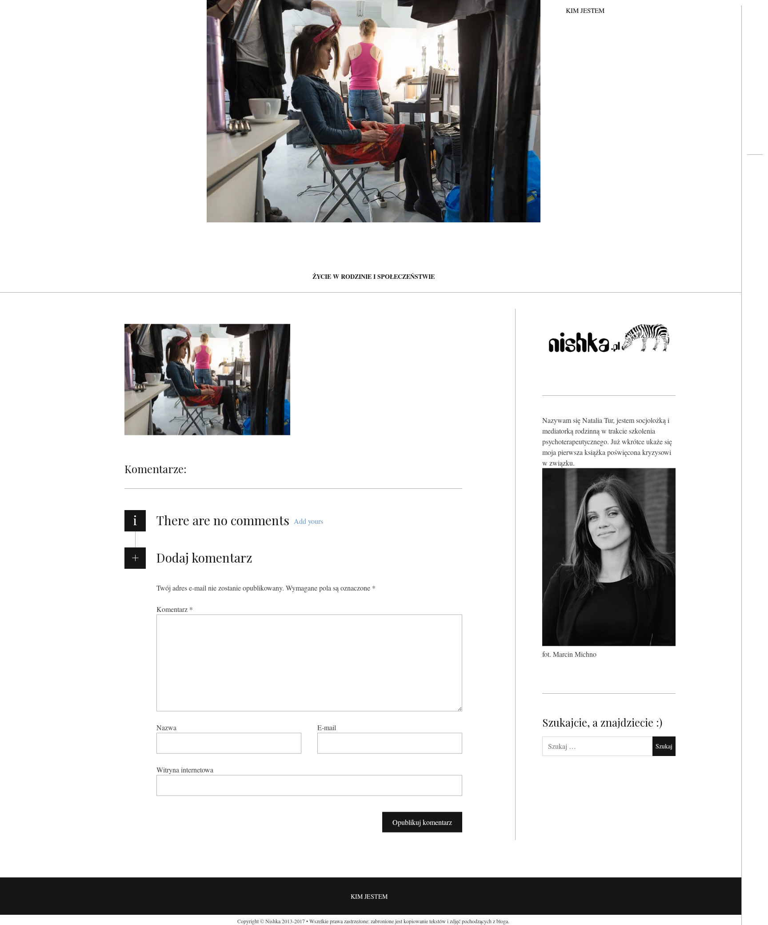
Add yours (308, 521)
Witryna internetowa (184, 769)
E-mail (326, 727)
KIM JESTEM (585, 10)
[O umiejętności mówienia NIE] (755, 189)
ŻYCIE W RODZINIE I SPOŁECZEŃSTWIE (373, 276)
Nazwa (166, 727)
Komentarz (174, 608)
